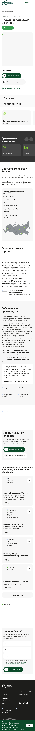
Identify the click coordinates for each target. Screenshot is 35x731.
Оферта (4, 703)
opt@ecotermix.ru (24, 695)
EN (22, 3)
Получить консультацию (15, 82)
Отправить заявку (13, 76)
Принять (29, 725)
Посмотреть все (17, 595)
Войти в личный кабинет (17, 455)
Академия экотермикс (6, 699)
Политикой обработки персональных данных (16, 663)
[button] (17, 98)
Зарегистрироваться (16, 449)
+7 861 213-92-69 (24, 691)
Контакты (5, 695)
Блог (3, 691)
